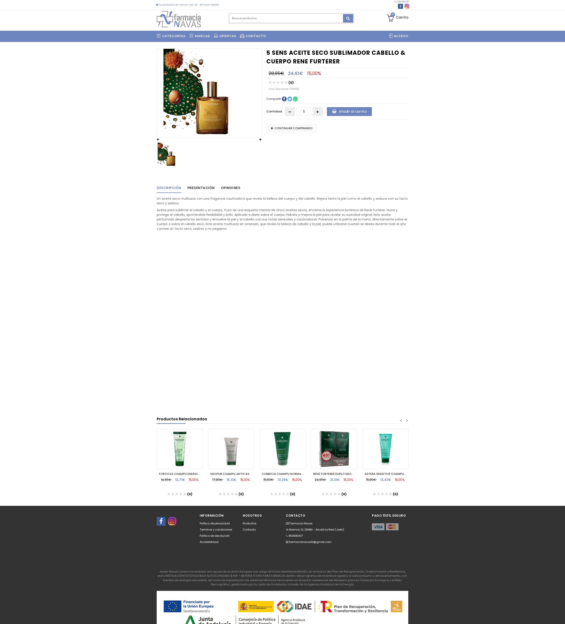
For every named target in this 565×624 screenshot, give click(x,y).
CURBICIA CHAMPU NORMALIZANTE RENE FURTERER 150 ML (284, 474)
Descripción (169, 188)
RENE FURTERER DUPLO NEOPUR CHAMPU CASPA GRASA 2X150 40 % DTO (335, 474)
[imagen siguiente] (256, 139)
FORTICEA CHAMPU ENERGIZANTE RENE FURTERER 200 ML (181, 474)
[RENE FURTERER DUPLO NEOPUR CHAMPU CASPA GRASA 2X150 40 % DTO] (334, 449)
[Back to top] (560, 616)
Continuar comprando (293, 128)
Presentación (201, 188)
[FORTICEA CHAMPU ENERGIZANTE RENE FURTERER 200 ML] (180, 449)
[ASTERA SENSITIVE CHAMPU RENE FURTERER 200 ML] (385, 449)
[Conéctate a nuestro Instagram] (406, 6)
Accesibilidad (209, 542)
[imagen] (170, 155)
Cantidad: (274, 111)
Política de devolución (215, 536)
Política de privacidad (215, 523)
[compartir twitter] (290, 99)
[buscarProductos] (348, 18)
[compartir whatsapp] (295, 99)
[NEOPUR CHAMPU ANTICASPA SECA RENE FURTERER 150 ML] (231, 449)
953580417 (403, 1)
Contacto (249, 529)
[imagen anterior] (162, 139)
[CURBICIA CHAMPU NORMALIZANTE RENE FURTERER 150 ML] (282, 449)
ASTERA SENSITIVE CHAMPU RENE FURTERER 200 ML (387, 474)
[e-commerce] (179, 18)
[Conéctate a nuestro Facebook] (400, 6)
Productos (249, 523)
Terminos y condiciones (216, 529)
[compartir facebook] (284, 99)
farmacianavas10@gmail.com (310, 542)
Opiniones (231, 188)
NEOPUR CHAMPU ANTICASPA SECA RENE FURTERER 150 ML (232, 474)
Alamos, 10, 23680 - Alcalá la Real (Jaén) (316, 529)
